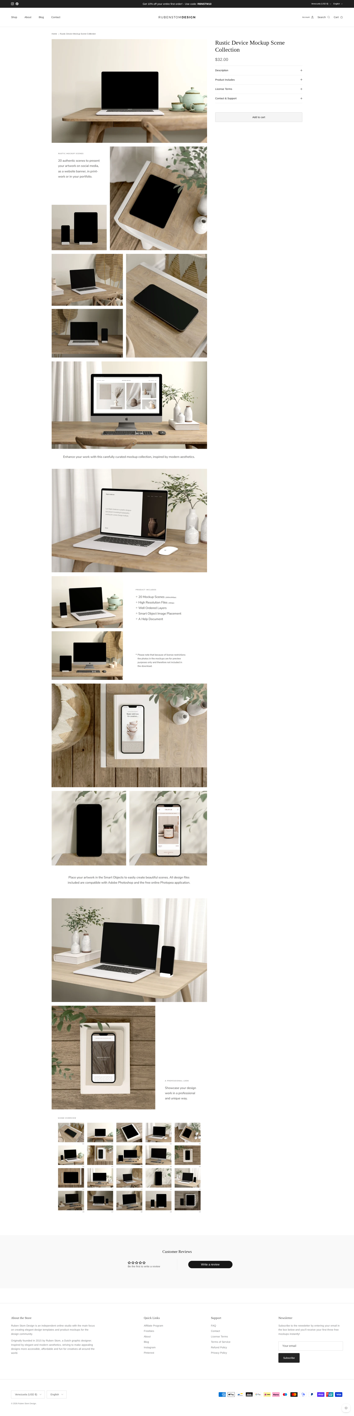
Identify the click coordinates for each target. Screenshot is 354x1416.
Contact (55, 17)
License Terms (223, 88)
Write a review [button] (210, 1264)
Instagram (150, 1347)
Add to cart (258, 117)
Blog (41, 17)
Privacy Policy (219, 1352)
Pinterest (149, 1352)
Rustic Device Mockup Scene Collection (78, 34)
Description (221, 70)
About (28, 17)
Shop (14, 17)
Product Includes (225, 79)
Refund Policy (219, 1347)
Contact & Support (226, 98)
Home (54, 34)
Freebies (149, 1330)
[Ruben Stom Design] (177, 17)
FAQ (213, 1325)
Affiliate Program (153, 1325)
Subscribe (289, 1357)
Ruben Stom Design (27, 1403)
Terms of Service (220, 1341)
